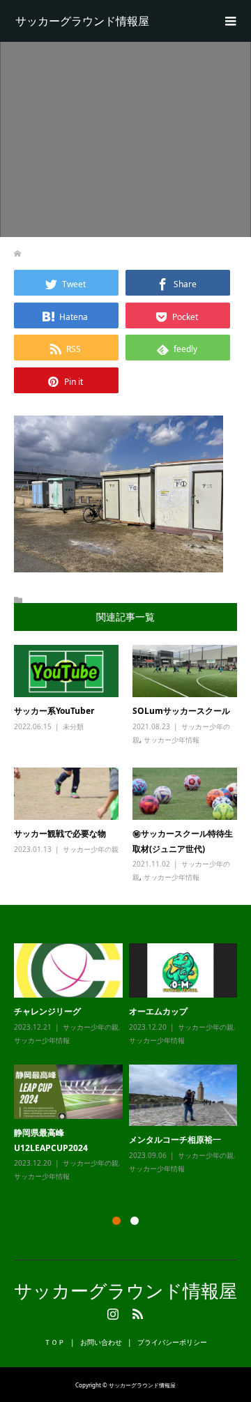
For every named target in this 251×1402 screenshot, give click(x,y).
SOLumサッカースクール (181, 711)
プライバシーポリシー (172, 1342)
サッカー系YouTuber (54, 711)
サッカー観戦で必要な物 (60, 833)
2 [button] (134, 1221)
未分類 (73, 726)
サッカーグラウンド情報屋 (82, 21)
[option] (128, 1063)
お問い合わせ (101, 1342)
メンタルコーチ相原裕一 (175, 1139)
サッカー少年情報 (171, 740)
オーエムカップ (158, 1011)
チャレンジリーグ (47, 1011)
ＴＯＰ (54, 1342)
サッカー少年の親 (91, 849)
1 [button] (116, 1221)
